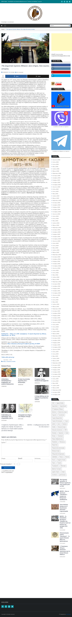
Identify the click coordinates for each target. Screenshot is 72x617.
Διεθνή (53, 424)
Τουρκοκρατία (55, 465)
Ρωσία (53, 459)
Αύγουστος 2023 (56, 241)
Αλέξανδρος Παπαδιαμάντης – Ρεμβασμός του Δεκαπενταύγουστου (7, 381)
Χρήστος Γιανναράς (56, 469)
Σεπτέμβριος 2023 (57, 238)
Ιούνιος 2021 (55, 299)
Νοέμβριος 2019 (56, 342)
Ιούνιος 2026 (56, 164)
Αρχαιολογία (55, 406)
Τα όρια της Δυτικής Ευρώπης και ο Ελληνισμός (24, 380)
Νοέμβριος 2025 (56, 180)
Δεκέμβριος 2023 (56, 232)
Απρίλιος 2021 (56, 304)
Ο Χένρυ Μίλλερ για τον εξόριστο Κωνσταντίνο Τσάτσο (42, 397)
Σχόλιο (3, 442)
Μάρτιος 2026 (56, 171)
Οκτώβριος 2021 (56, 290)
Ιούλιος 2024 (56, 216)
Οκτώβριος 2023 (56, 236)
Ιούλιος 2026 (56, 162)
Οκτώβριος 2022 (56, 263)
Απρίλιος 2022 (56, 277)
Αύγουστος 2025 (56, 187)
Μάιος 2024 (55, 220)
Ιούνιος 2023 (56, 245)
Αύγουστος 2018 (56, 376)
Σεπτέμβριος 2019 (57, 347)
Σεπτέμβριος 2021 (57, 293)
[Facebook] (62, 2)
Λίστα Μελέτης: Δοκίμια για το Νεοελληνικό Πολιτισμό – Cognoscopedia (64, 508)
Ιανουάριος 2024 (56, 229)
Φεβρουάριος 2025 (57, 200)
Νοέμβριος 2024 (56, 207)
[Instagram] (64, 2)
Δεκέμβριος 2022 (56, 259)
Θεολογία (54, 433)
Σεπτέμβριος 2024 (57, 211)
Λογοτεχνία (60, 436)
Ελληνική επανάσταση (57, 430)
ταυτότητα (54, 474)
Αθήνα (4, 361)
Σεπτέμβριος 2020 (57, 320)
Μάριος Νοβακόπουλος (57, 439)
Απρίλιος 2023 (56, 250)
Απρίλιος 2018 (56, 385)
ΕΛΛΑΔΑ (12, 72)
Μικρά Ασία (55, 445)
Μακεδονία (54, 442)
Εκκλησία (64, 424)
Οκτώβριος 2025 (56, 182)
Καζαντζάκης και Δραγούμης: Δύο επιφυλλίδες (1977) (7, 416)
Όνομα (3, 458)
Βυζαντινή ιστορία (62, 412)
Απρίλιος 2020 (56, 331)
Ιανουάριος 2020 (56, 338)
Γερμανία (54, 415)
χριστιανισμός (62, 474)
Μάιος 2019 (55, 356)
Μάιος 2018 (55, 383)
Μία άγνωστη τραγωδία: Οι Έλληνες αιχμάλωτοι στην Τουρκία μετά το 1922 (65, 483)
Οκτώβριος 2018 (56, 372)
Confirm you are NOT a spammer (7, 471)
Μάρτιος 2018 (56, 387)
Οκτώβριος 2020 (56, 317)
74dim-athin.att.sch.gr (7, 357)
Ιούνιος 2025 (56, 191)
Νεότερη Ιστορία (56, 451)
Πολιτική (67, 457)
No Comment (20, 72)
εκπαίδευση (9, 361)
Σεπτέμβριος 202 (56, 394)
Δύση (59, 424)
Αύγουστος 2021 (56, 295)
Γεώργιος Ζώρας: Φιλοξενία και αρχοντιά (41, 379)
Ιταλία (67, 433)
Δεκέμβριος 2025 (56, 178)
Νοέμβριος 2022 (56, 261)
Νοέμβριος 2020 (56, 315)
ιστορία (63, 471)
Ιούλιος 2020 (56, 324)
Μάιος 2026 (55, 166)
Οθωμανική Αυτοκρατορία (58, 454)
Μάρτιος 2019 (56, 360)
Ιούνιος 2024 (56, 218)
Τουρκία (59, 463)
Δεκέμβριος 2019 (56, 340)
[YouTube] (67, 2)
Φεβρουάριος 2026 (57, 173)
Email (20, 458)
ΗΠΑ (66, 430)
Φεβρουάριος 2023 (57, 254)
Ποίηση (61, 457)
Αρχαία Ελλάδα (60, 403)
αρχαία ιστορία (55, 471)
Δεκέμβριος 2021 (56, 286)
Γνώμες (66, 421)
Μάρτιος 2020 (56, 333)
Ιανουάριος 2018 (56, 392)
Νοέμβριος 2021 (56, 288)
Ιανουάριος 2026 (56, 175)
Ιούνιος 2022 (56, 272)
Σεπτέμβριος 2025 (57, 184)
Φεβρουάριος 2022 (57, 281)
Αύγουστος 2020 (56, 322)
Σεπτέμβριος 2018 (57, 374)
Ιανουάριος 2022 (56, 284)
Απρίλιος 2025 (56, 196)
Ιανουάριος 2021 (56, 311)
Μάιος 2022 (55, 275)
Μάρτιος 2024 (56, 225)
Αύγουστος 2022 (56, 268)
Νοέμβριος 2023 (56, 234)
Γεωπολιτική (61, 415)
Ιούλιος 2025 (56, 189)
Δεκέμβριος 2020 (56, 313)
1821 (53, 403)
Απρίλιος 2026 (56, 168)
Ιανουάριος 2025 (56, 202)
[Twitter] (70, 2)
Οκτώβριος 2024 (56, 209)
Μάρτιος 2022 (56, 279)
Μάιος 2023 (55, 247)
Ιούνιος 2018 (55, 381)
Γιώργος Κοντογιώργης (57, 421)
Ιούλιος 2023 (56, 243)
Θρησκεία (61, 433)
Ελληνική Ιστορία (62, 427)
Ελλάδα (13, 361)
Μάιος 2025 (55, 193)
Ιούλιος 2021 (55, 297)
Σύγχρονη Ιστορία (61, 459)
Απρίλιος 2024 (56, 223)
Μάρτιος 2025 (56, 198)
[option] (25, 1)
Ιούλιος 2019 (55, 351)
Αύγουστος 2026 (56, 159)
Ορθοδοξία (54, 457)
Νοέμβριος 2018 (56, 369)
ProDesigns (68, 614)
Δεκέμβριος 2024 (56, 205)
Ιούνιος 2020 (56, 326)
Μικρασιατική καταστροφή (58, 448)
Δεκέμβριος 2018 (56, 367)
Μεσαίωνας (62, 442)
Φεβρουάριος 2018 (57, 390)
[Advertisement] (61, 42)
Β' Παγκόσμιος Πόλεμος (57, 409)
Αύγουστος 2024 (56, 214)
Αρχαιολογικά (63, 406)
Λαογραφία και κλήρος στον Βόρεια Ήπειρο (25, 415)
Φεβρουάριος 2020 (57, 336)
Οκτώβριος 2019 (56, 345)
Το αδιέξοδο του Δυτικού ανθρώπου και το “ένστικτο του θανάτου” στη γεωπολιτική (27, 1)
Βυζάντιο (54, 412)
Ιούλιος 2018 (55, 378)
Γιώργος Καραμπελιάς (57, 418)
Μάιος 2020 (55, 329)
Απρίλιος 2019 (56, 358)
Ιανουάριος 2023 (56, 257)
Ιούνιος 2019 (55, 354)
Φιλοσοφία (63, 465)
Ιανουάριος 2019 (56, 365)
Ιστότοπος (37, 458)
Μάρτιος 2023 (56, 252)
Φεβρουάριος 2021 (57, 308)
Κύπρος (54, 436)
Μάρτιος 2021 (56, 306)
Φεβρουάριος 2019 (57, 363)
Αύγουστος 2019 (56, 349)
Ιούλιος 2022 (56, 270)
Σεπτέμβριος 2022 (57, 266)
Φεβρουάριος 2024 (57, 227)
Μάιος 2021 (55, 302)
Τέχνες (53, 463)
